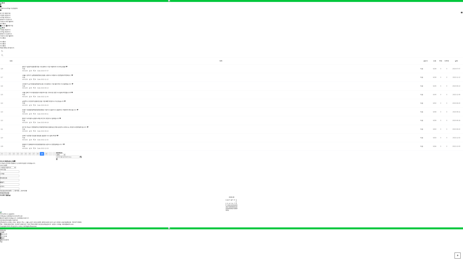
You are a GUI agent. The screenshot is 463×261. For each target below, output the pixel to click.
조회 (434, 61)
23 (18, 154)
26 (30, 154)
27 (33, 154)
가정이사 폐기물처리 (6, 21)
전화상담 (3, 230)
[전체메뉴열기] (0, 5)
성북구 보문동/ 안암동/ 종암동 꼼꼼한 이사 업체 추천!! (39, 136)
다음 (50, 154)
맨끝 (54, 154)
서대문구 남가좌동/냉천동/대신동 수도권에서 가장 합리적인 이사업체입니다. (47, 84)
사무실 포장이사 (5, 17)
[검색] (81, 157)
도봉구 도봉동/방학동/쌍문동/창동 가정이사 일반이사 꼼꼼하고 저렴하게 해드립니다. (49, 110)
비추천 (447, 61)
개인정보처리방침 (6, 220)
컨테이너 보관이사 (6, 19)
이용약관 (15, 220)
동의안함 (24, 191)
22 (14, 154)
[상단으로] (458, 256)
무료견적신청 (4, 193)
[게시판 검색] (2, 55)
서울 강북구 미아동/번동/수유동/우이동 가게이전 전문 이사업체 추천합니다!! (46, 92)
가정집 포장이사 (5, 15)
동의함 (16, 191)
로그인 (2, 13)
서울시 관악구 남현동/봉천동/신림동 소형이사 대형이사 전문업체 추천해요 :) (46, 75)
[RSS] (2, 51)
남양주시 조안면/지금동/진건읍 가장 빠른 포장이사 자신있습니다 (43, 101)
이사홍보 (3, 23)
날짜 (456, 61)
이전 (6, 154)
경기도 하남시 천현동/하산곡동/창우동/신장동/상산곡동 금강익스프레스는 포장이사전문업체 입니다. (54, 127)
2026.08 (231, 197)
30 (46, 154)
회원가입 (7, 13)
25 (26, 154)
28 (37, 154)
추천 (440, 61)
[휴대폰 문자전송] (0, 6)
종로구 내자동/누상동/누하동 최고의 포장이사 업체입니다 (40, 118)
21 (10, 154)
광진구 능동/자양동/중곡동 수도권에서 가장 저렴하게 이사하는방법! (44, 67)
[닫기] (57, 159)
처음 (2, 154)
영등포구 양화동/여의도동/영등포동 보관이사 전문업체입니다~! (42, 144)
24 (22, 154)
